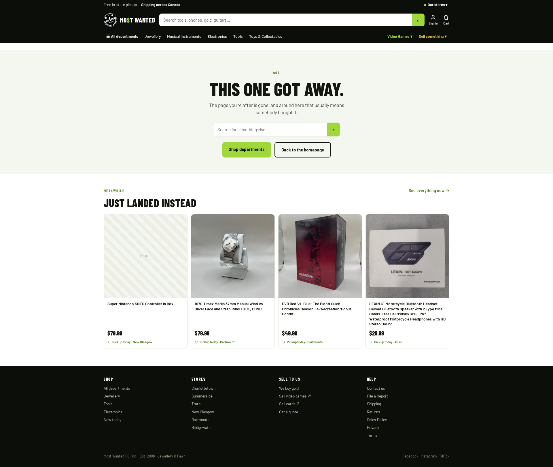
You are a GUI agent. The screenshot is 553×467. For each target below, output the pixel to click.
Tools (238, 36)
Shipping (374, 403)
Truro (196, 403)
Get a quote (288, 411)
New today (112, 419)
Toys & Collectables (265, 36)
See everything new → (429, 190)
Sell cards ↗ (289, 403)
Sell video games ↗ (295, 395)
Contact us (376, 388)
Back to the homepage (302, 149)
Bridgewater (202, 427)
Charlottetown (203, 388)
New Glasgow (203, 411)
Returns (373, 411)
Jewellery (153, 36)
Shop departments (247, 149)
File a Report (377, 395)
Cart (446, 23)
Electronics (217, 36)
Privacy (373, 427)
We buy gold (289, 388)
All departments (117, 388)
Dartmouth (200, 419)
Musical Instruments (184, 36)
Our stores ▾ (438, 4)
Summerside (202, 395)
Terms (372, 435)
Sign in (433, 23)
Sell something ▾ (433, 36)
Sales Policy (377, 419)
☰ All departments (122, 36)
